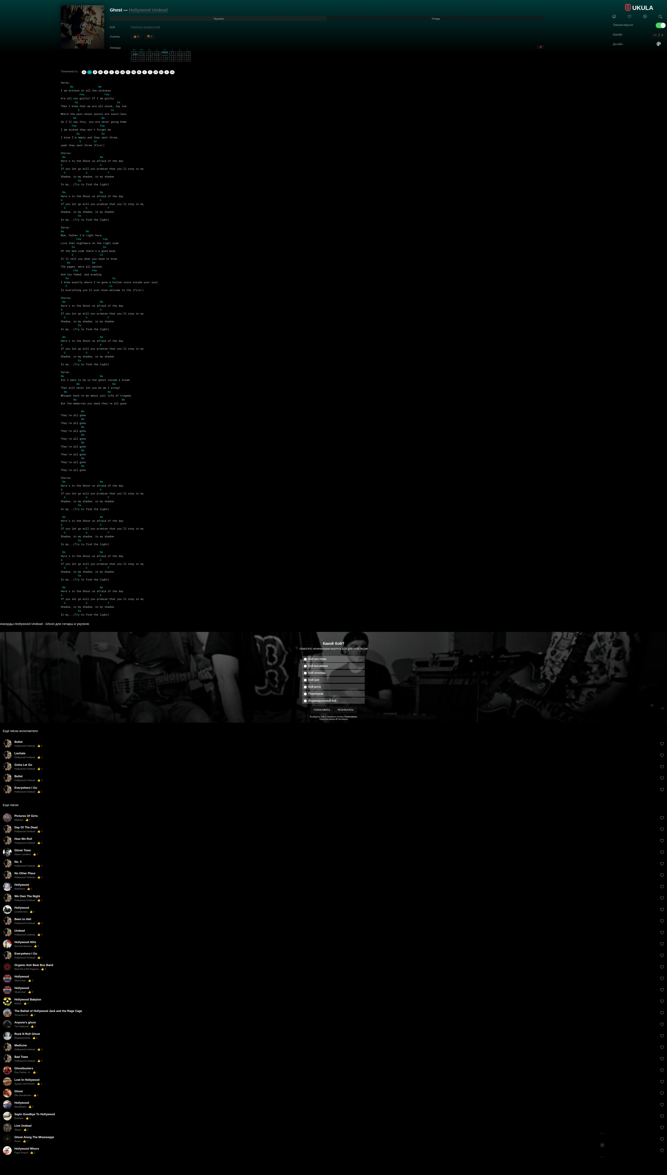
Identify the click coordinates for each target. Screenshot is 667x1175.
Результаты (345, 709)
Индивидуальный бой (322, 700)
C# (117, 72)
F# (156, 72)
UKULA (642, 7)
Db (122, 72)
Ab (84, 72)
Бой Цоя (313, 679)
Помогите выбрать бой (145, 27)
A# (95, 72)
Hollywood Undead (148, 9)
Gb (161, 72)
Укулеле (219, 18)
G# (172, 72)
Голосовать (322, 709)
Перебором (315, 693)
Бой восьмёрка (318, 665)
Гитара (436, 18)
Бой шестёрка (317, 658)
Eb (139, 72)
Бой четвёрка (317, 672)
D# (133, 72)
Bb (100, 72)
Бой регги (314, 686)
